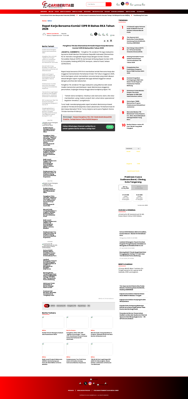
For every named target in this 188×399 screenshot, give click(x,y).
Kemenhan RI (61, 306)
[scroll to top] (180, 396)
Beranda (44, 12)
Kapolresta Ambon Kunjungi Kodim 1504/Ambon (133, 300)
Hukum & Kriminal (117, 12)
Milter (51, 12)
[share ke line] (108, 35)
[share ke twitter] (96, 35)
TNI (89, 306)
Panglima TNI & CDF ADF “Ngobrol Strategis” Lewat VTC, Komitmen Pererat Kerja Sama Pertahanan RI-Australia (49, 140)
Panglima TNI (72, 306)
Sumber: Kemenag (133, 173)
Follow (109, 127)
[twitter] (123, 5)
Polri (57, 12)
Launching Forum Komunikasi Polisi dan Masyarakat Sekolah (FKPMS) (44, 15)
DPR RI (53, 306)
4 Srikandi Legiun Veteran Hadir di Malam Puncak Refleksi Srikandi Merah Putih (136, 29)
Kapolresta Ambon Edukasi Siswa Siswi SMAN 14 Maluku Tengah (132, 294)
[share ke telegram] (104, 35)
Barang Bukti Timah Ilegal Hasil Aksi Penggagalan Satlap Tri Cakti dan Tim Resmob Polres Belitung (50, 276)
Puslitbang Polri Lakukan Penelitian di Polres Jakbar (144, 15)
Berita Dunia (130, 12)
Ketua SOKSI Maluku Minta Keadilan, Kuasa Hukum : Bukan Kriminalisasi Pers (49, 253)
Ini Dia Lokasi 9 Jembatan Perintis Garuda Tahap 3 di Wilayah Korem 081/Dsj (97, 15)
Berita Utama (77, 12)
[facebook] (118, 5)
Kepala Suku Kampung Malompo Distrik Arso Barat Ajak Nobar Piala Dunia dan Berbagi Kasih (132, 307)
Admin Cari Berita (53, 33)
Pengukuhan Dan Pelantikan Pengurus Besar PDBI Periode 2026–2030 (136, 70)
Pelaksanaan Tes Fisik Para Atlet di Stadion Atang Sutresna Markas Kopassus (49, 174)
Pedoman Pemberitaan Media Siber (106, 390)
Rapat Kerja (81, 306)
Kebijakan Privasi (83, 390)
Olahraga (140, 12)
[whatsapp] (137, 5)
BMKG (146, 205)
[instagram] (127, 5)
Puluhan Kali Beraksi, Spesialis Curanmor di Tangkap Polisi (49, 293)
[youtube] (132, 5)
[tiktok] (144, 5)
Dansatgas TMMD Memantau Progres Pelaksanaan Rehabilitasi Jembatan (136, 104)
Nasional (87, 12)
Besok (139, 187)
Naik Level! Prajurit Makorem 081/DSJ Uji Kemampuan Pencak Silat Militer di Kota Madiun (49, 163)
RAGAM (107, 12)
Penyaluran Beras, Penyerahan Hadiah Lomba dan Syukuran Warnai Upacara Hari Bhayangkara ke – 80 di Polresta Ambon (133, 316)
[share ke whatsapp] (100, 35)
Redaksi (71, 390)
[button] (104, 41)
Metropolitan (97, 12)
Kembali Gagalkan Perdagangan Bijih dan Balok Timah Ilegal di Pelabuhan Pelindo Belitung (135, 82)
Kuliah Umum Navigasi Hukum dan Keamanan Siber (49, 130)
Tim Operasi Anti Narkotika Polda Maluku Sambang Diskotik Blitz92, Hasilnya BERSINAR (136, 40)
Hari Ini (125, 187)
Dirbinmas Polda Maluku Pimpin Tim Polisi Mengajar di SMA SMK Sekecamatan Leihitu (135, 93)
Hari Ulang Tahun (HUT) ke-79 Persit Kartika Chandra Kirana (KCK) (135, 50)
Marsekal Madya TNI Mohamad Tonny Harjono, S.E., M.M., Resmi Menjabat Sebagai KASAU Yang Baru (136, 115)
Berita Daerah (65, 12)
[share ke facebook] (92, 35)
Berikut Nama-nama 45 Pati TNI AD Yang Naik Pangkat (135, 126)
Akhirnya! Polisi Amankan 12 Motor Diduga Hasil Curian (49, 285)
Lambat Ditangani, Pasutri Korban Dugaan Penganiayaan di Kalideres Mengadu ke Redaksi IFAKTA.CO (50, 264)
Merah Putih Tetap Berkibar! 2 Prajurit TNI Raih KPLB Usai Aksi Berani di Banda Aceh (49, 152)
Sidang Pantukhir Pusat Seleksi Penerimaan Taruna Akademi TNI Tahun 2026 (135, 59)
